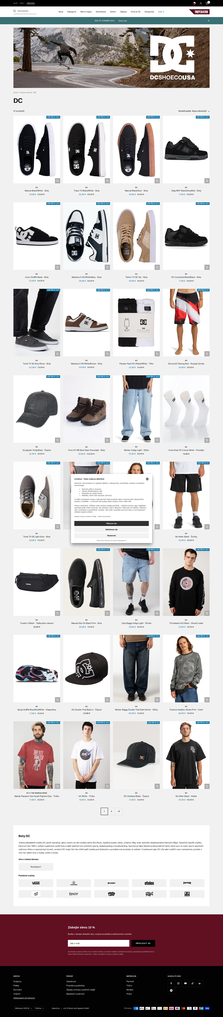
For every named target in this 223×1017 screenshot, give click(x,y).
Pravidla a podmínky (75, 985)
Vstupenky (149, 11)
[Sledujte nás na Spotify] (171, 990)
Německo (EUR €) (22, 1008)
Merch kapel (86, 11)
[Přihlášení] (201, 3)
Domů (15, 92)
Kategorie (71, 11)
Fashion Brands (26, 92)
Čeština (38, 1008)
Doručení (17, 989)
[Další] (118, 811)
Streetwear (101, 11)
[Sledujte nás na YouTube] (185, 983)
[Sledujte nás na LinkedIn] (199, 983)
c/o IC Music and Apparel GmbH (76, 1008)
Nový (61, 11)
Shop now (122, 20)
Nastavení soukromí (75, 994)
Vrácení (16, 994)
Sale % (161, 11)
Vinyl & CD (135, 11)
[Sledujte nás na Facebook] (171, 983)
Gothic (113, 11)
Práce (129, 994)
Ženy (22, 3)
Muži (15, 3)
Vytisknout (71, 981)
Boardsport (36, 867)
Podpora (17, 981)
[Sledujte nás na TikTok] (192, 983)
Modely (129, 989)
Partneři (130, 981)
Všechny (31, 3)
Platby (16, 985)
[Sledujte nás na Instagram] (178, 983)
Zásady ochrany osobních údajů (80, 989)
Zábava (123, 11)
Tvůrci (129, 985)
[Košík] (207, 3)
